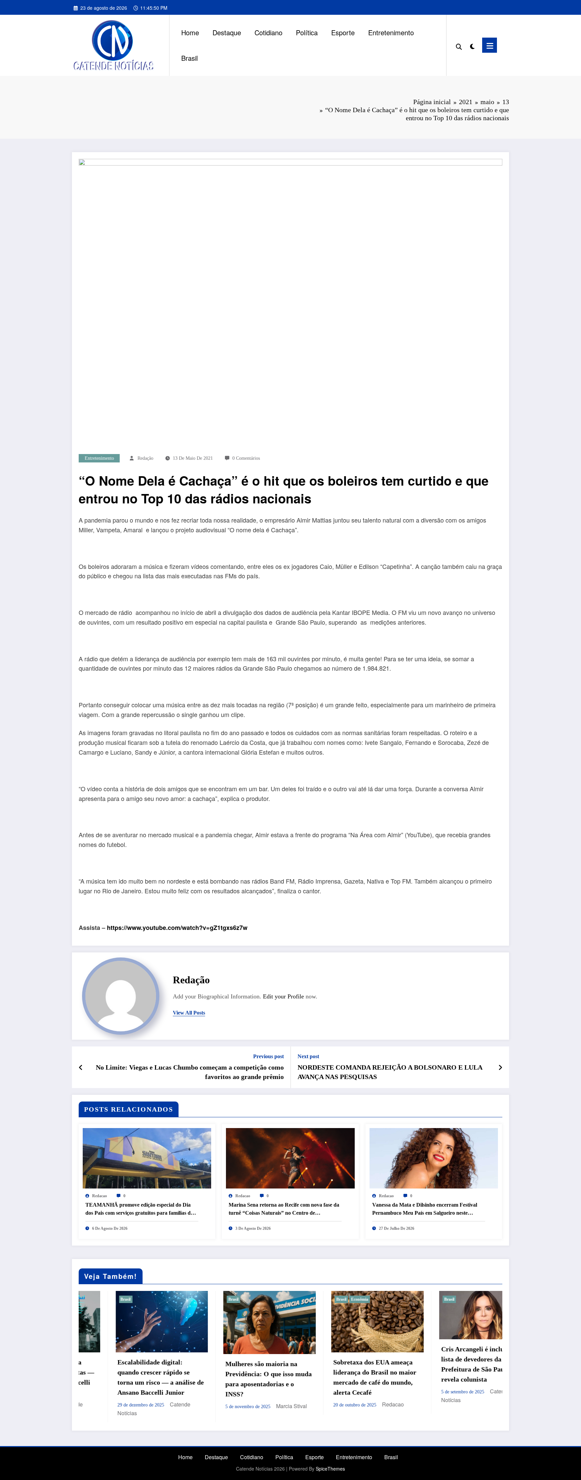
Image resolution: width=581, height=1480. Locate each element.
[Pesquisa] (459, 45)
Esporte (343, 32)
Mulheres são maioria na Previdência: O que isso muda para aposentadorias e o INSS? (125, 1379)
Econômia (216, 1299)
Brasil (189, 58)
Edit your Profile (283, 996)
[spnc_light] (472, 45)
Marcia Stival (148, 1406)
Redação (145, 458)
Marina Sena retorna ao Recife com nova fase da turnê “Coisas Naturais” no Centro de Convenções (284, 1209)
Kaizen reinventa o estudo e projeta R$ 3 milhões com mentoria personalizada (446, 1371)
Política (307, 32)
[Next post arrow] (500, 1067)
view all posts (189, 1013)
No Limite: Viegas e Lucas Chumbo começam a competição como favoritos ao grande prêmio (190, 1072)
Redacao (99, 1196)
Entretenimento (391, 32)
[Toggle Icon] (489, 45)
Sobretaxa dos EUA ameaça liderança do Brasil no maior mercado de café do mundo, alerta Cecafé (231, 1377)
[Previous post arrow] (81, 1067)
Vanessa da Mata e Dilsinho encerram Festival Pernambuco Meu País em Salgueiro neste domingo (424, 1209)
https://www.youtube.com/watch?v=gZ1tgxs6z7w (177, 927)
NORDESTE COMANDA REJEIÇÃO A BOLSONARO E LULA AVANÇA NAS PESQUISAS (390, 1072)
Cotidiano (268, 32)
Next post (308, 1056)
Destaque (226, 32)
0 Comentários (246, 458)
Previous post (268, 1056)
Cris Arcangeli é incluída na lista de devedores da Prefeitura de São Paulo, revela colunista (338, 1364)
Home (190, 32)
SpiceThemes (330, 1461)
